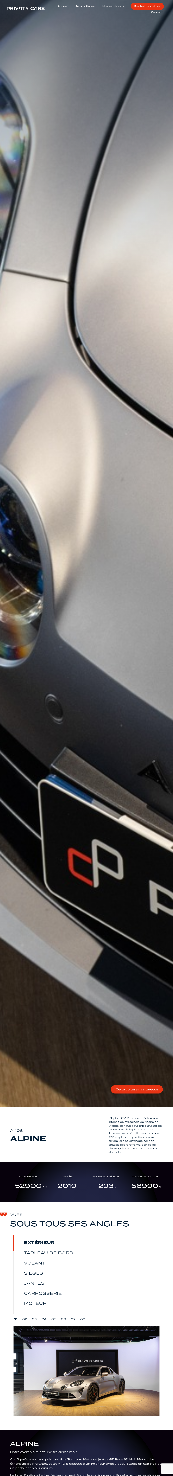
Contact (157, 12)
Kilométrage (28, 1176)
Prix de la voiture (145, 1176)
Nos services (111, 6)
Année (67, 1176)
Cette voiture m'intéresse (137, 1089)
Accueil (63, 6)
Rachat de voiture (147, 6)
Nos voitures (85, 6)
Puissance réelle (106, 1176)
